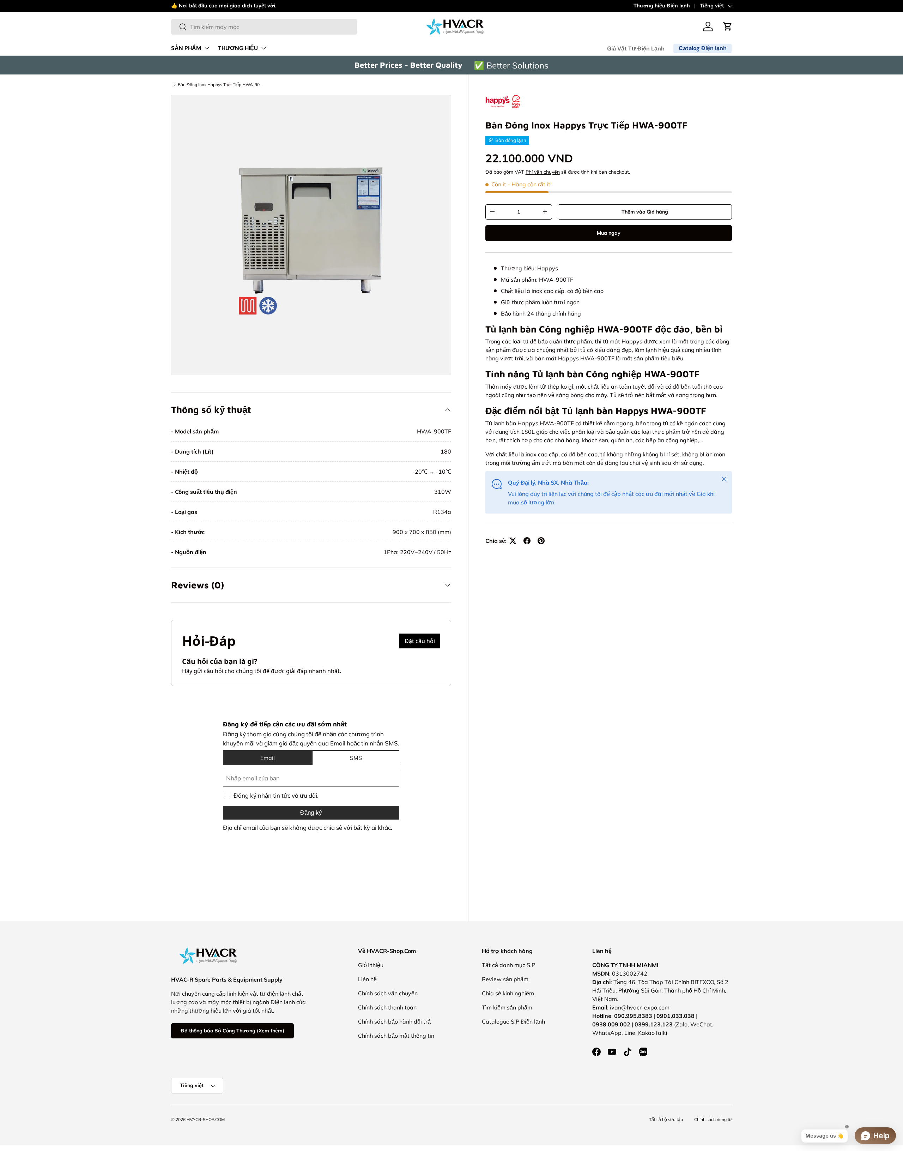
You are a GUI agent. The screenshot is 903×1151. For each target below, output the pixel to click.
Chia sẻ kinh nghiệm (508, 993)
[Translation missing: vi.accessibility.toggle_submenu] (206, 48)
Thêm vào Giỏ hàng (645, 212)
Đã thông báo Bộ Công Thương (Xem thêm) (232, 1030)
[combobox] (264, 27)
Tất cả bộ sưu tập (666, 1119)
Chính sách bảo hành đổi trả (394, 1021)
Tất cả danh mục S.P (508, 965)
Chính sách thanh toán (387, 1007)
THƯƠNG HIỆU (238, 48)
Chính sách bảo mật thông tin (396, 1035)
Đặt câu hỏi (420, 641)
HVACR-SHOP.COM (206, 1119)
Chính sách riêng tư (713, 1119)
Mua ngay (608, 233)
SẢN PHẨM (186, 48)
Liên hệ (367, 979)
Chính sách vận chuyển (388, 993)
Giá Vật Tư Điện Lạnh (636, 48)
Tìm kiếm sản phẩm (507, 1007)
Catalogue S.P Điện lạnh (513, 1021)
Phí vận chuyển (543, 172)
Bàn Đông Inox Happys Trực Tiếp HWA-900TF (220, 84)
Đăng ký (311, 812)
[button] (727, 26)
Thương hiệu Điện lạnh (662, 5)
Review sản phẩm (505, 979)
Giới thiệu (370, 965)
